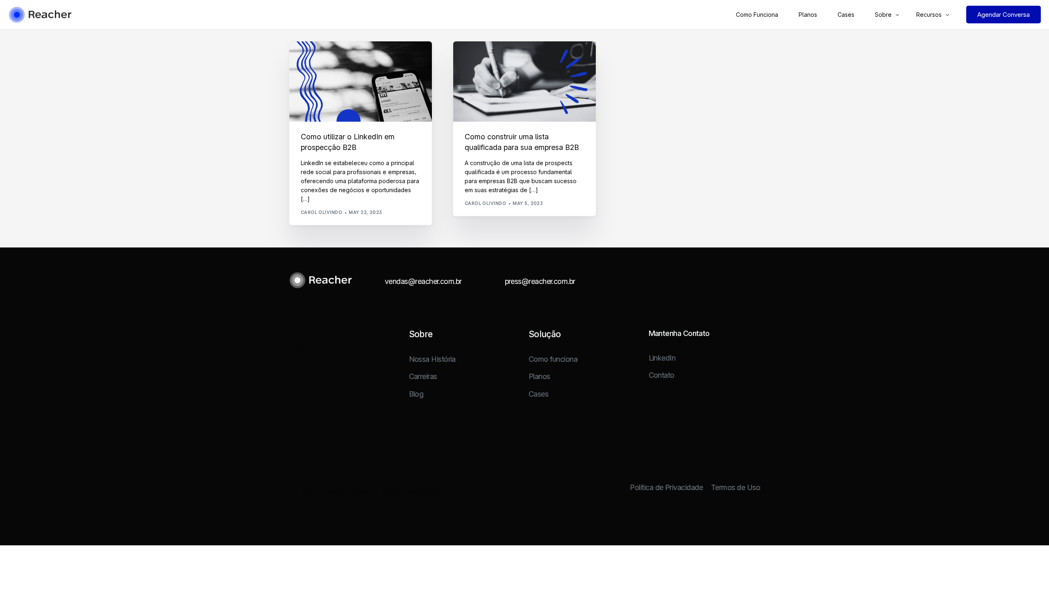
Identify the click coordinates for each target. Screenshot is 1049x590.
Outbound (348, 59)
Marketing (317, 59)
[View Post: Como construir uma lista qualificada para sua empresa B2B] (524, 81)
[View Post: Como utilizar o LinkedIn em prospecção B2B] (360, 81)
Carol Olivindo (321, 212)
